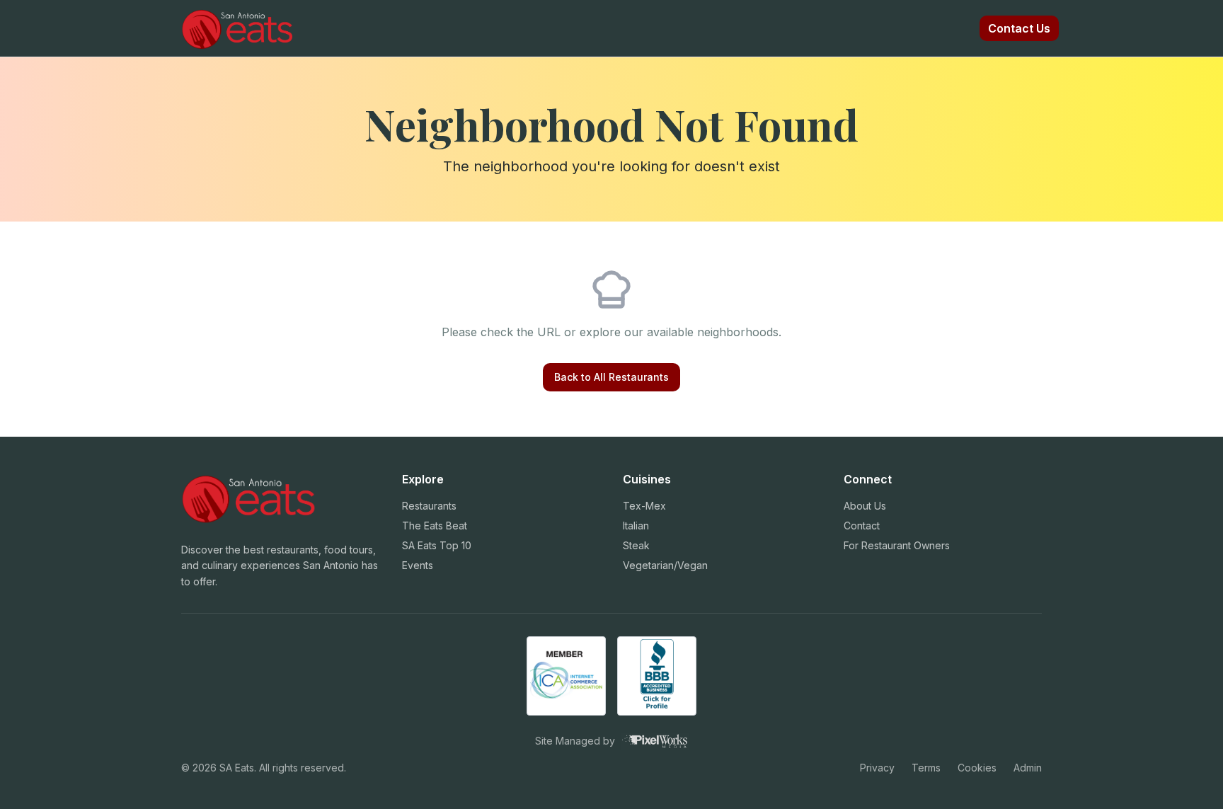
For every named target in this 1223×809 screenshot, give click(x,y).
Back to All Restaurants (611, 377)
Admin (1028, 768)
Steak (636, 545)
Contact (862, 526)
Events (417, 565)
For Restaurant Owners (897, 545)
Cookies (977, 768)
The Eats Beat (434, 526)
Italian (636, 526)
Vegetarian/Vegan (665, 565)
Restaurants (429, 506)
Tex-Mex (644, 506)
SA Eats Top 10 (436, 545)
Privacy (877, 768)
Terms (926, 768)
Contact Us (1019, 28)
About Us (865, 506)
